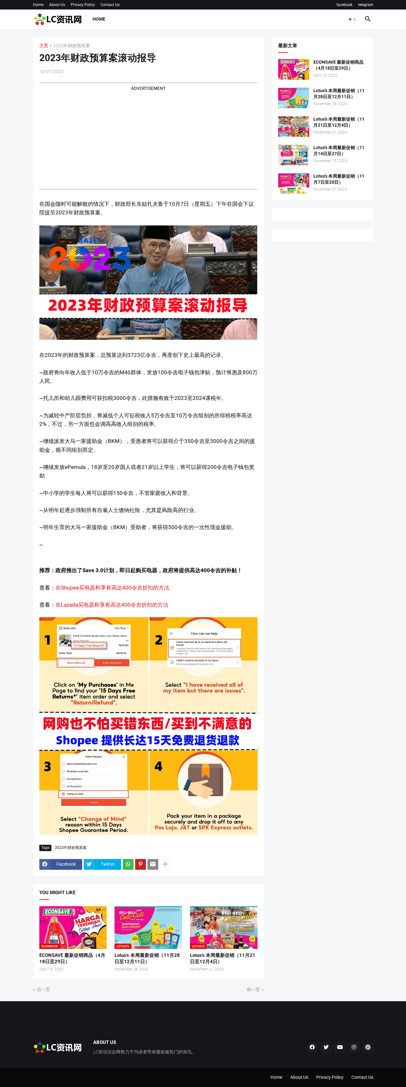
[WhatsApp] (128, 864)
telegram (365, 5)
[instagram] (354, 1047)
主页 (43, 45)
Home (38, 5)
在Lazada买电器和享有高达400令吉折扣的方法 (113, 605)
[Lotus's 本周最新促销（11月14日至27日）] (293, 155)
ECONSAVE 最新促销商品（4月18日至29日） (72, 958)
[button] (352, 19)
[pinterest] (368, 1047)
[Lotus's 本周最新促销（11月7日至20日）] (293, 183)
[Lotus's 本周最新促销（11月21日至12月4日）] (293, 126)
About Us (57, 5)
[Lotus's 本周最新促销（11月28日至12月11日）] (293, 98)
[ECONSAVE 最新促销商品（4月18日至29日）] (293, 69)
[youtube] (340, 1047)
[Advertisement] (148, 136)
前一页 (253, 989)
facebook (344, 5)
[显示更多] (165, 864)
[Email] (152, 864)
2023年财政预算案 (71, 45)
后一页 (43, 989)
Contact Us (110, 5)
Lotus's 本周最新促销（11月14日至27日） (338, 150)
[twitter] (326, 1047)
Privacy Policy (83, 5)
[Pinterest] (140, 864)
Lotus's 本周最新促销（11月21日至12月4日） (222, 958)
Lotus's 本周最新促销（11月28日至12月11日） (147, 958)
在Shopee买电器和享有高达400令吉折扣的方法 (113, 588)
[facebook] (312, 1047)
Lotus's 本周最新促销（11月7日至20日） (338, 179)
